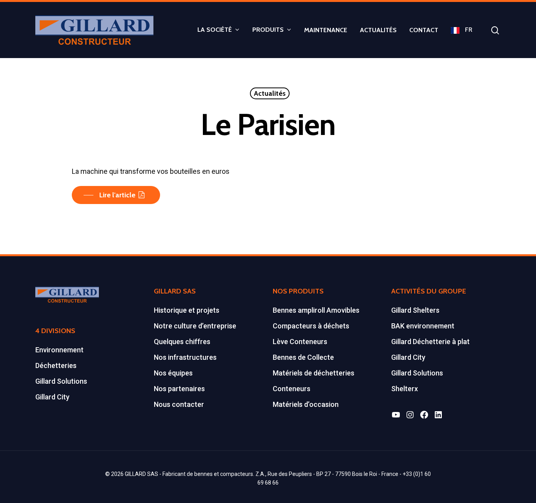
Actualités (270, 93)
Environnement (59, 350)
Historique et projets (186, 310)
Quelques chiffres (182, 341)
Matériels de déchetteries (313, 373)
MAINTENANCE (325, 30)
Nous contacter (179, 404)
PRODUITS (268, 30)
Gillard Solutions (61, 381)
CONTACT (423, 30)
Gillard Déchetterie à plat (430, 341)
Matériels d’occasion (306, 404)
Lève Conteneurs (300, 341)
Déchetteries (56, 365)
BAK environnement (422, 326)
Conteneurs (291, 389)
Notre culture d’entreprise (195, 326)
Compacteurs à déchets (311, 326)
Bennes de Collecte (303, 357)
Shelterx (404, 389)
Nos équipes (173, 373)
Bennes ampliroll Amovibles (316, 310)
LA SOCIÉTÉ (214, 30)
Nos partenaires (179, 389)
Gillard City (52, 397)
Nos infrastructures (185, 357)
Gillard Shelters (415, 310)
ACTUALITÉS (378, 30)
